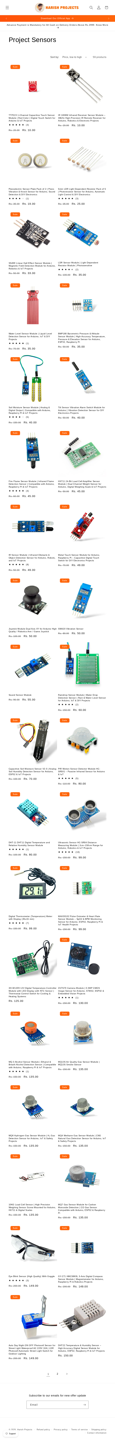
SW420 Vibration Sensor (71, 629)
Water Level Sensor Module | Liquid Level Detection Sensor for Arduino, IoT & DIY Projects (30, 336)
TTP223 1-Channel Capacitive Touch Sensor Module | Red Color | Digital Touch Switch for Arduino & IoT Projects (32, 118)
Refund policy (43, 1430)
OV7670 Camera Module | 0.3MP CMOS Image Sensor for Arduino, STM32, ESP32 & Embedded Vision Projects (81, 991)
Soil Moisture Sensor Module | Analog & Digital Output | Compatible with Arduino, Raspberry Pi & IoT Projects (30, 410)
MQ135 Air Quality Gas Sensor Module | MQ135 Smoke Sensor (79, 1063)
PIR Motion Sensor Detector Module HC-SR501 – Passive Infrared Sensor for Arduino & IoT (81, 772)
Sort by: (54, 57)
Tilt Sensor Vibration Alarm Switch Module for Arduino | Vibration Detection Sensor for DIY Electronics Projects (81, 410)
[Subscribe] (84, 1405)
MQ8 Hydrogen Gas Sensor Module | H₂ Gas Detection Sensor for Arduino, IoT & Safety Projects (32, 1138)
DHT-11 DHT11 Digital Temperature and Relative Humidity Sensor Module (29, 844)
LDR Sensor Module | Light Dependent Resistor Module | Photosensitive (78, 264)
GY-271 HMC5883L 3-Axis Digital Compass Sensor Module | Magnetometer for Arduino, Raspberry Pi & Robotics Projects (81, 1279)
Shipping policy (98, 1430)
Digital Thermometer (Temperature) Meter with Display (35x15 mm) (30, 917)
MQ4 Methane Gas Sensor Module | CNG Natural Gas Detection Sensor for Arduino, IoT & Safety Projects (82, 1138)
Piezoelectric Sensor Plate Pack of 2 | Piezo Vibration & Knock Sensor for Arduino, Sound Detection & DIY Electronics (32, 192)
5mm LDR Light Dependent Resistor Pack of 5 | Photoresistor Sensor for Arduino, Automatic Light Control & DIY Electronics (82, 192)
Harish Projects (24, 1430)
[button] (7, 7)
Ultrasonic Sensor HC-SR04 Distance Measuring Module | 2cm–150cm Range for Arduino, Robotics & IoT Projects (80, 845)
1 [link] (48, 1373)
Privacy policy (61, 1430)
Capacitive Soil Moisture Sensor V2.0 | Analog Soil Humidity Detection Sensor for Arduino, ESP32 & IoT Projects (32, 772)
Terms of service (79, 1430)
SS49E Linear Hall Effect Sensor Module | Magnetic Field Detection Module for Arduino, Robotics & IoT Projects (32, 266)
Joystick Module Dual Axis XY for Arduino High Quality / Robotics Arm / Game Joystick (33, 630)
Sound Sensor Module (20, 695)
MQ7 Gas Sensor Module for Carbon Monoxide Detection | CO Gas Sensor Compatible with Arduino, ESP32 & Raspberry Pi (81, 1208)
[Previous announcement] (6, 18)
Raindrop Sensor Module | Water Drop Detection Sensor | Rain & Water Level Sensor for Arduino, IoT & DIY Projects (82, 698)
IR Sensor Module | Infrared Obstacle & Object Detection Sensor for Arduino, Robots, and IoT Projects (32, 558)
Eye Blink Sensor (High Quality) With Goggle (32, 1276)
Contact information (96, 1433)
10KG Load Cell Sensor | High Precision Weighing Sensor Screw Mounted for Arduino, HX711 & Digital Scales (32, 1207)
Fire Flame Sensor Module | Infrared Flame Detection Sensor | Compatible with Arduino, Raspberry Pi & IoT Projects (32, 484)
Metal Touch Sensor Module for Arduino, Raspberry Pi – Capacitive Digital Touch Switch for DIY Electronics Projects (79, 558)
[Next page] (67, 1374)
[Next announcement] (108, 18)
